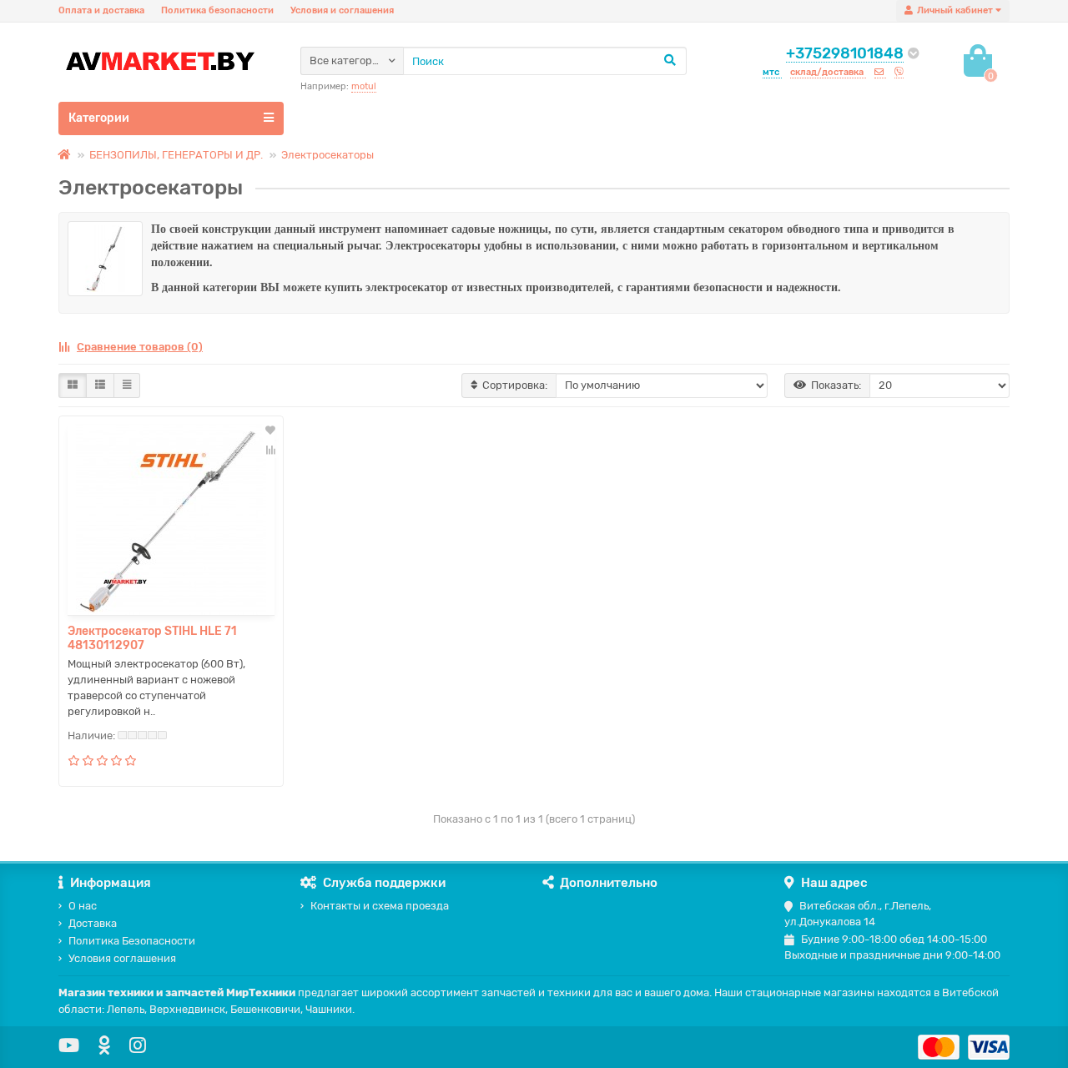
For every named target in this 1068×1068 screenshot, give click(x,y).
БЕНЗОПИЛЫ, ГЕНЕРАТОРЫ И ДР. (176, 155)
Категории (98, 118)
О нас (82, 905)
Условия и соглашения (342, 10)
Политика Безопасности (131, 940)
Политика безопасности (217, 10)
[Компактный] (126, 385)
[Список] (100, 385)
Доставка (92, 923)
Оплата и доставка (101, 10)
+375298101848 (845, 53)
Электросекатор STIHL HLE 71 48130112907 (152, 638)
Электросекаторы (327, 155)
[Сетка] (72, 385)
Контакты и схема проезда (379, 905)
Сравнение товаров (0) (140, 346)
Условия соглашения (122, 958)
